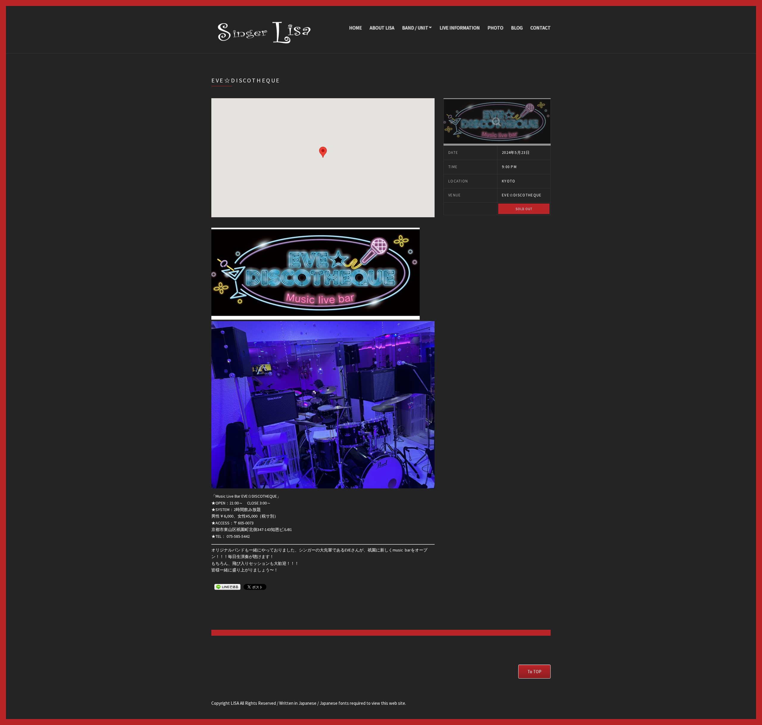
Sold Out (524, 209)
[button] (323, 152)
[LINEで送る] (227, 586)
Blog (517, 28)
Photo (495, 28)
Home (355, 28)
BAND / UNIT (415, 28)
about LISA (382, 28)
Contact (540, 28)
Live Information (460, 28)
